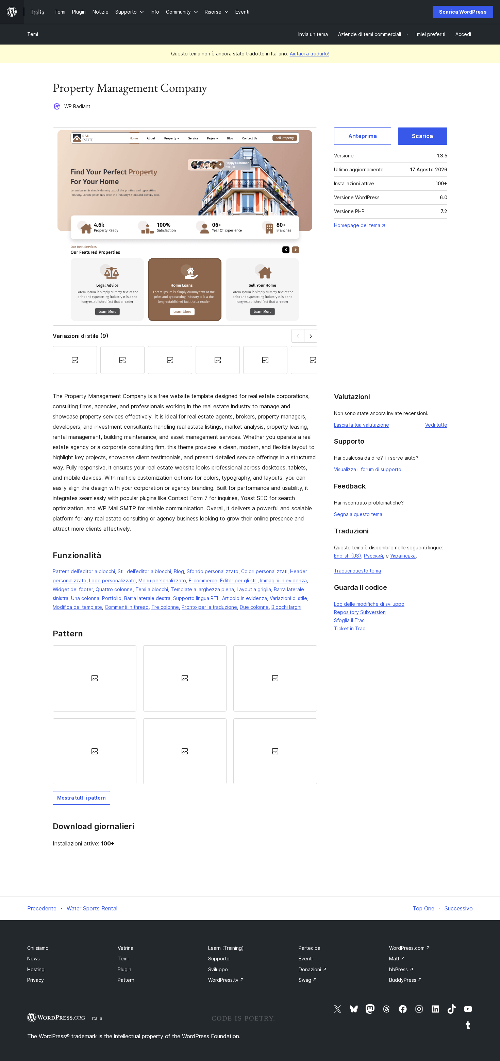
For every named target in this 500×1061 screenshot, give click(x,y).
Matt (397, 958)
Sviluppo (218, 969)
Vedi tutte (436, 425)
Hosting (36, 969)
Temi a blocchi (151, 589)
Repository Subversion (360, 612)
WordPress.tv (226, 980)
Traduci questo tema (357, 571)
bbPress (401, 969)
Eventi (306, 958)
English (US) (347, 556)
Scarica (422, 136)
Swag (308, 980)
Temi (32, 34)
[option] (94, 678)
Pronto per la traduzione (209, 607)
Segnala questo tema (358, 514)
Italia (97, 1018)
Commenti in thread (127, 607)
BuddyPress (405, 980)
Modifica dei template (77, 607)
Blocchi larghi (286, 607)
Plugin (124, 969)
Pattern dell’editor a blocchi (84, 571)
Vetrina (125, 948)
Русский (373, 556)
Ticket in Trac (349, 628)
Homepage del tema (357, 225)
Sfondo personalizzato (212, 571)
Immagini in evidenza (283, 580)
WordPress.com (409, 948)
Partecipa (309, 948)
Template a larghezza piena (202, 589)
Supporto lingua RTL (196, 598)
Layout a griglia (254, 589)
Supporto (219, 958)
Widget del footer (73, 589)
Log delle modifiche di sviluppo (369, 604)
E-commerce (203, 580)
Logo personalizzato (112, 580)
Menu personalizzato (162, 580)
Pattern (126, 980)
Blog (179, 571)
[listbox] (185, 714)
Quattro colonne (114, 589)
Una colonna (85, 598)
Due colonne (254, 607)
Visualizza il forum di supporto (367, 469)
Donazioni (313, 969)
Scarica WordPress (463, 12)
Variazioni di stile (288, 598)
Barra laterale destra (147, 598)
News (33, 958)
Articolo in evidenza (244, 598)
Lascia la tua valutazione (361, 425)
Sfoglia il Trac (349, 620)
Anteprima (362, 136)
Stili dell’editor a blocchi (144, 571)
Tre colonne (165, 607)
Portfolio (111, 598)
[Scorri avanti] (310, 335)
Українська (403, 556)
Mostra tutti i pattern (81, 798)
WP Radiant (77, 106)
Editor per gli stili (238, 580)
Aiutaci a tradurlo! (309, 53)
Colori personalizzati (264, 571)
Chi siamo (38, 948)
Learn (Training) (226, 948)
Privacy (35, 980)
